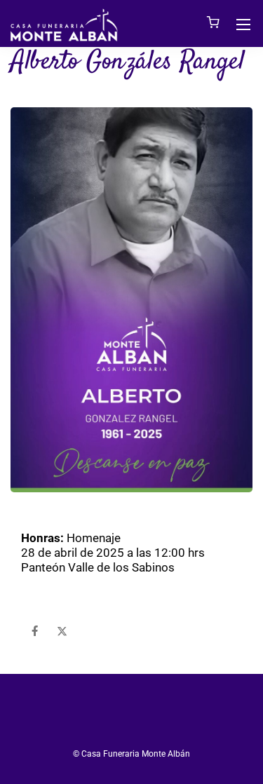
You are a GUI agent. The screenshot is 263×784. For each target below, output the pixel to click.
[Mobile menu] (243, 24)
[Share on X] (62, 631)
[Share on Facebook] (34, 631)
